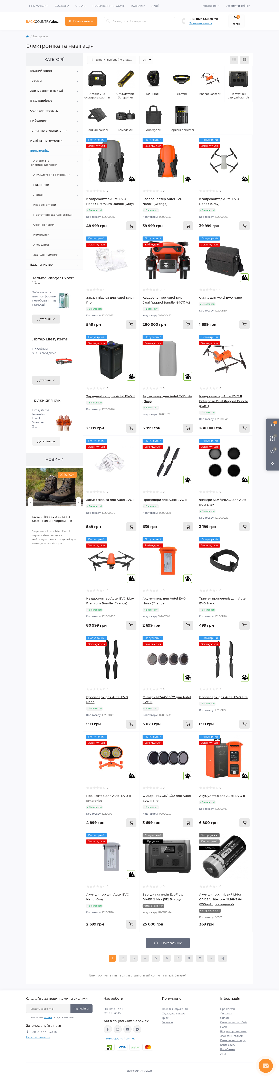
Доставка (62, 5)
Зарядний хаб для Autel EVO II (110, 396)
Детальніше (46, 319)
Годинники (41, 184)
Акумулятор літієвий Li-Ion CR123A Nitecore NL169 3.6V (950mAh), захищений (220, 899)
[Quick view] (133, 141)
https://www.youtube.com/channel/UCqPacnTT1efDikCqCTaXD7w (127, 1029)
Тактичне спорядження (49, 131)
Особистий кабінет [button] (237, 5)
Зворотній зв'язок (231, 1035)
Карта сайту (227, 1044)
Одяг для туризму (44, 111)
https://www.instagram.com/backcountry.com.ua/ (118, 1029)
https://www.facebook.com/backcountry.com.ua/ (108, 1029)
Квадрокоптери (44, 204)
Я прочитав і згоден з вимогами (52, 1017)
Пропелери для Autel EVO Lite (223, 697)
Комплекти (41, 234)
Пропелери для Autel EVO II (165, 500)
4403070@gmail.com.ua (119, 1038)
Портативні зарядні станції (53, 214)
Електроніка (39, 150)
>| (222, 958)
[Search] (108, 21)
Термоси (167, 1022)
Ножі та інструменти (46, 140)
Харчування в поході (46, 91)
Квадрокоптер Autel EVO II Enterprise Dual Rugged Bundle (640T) (223, 401)
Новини (225, 1026)
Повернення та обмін (109, 5)
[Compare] (133, 156)
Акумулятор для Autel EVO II (222, 796)
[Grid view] (244, 60)
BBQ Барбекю (41, 101)
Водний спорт (41, 71)
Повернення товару (233, 1040)
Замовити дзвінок (200, 23)
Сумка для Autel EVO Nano (220, 297)
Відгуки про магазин (233, 1031)
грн (209, 5)
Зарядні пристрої (45, 254)
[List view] (234, 60)
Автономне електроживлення (44, 162)
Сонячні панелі (44, 224)
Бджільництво (41, 264)
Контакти (138, 5)
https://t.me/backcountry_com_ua (137, 1029)
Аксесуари (41, 244)
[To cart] (131, 225)
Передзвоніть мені (38, 1037)
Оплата (80, 5)
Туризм (36, 81)
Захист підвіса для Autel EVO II (110, 500)
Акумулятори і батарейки (51, 174)
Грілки (166, 1017)
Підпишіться (81, 1008)
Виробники (227, 1049)
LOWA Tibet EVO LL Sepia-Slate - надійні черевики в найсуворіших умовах (52, 519)
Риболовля (39, 121)
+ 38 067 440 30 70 (203, 19)
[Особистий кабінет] (272, 464)
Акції (155, 5)
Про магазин (39, 5)
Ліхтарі (38, 194)
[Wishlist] (133, 149)
